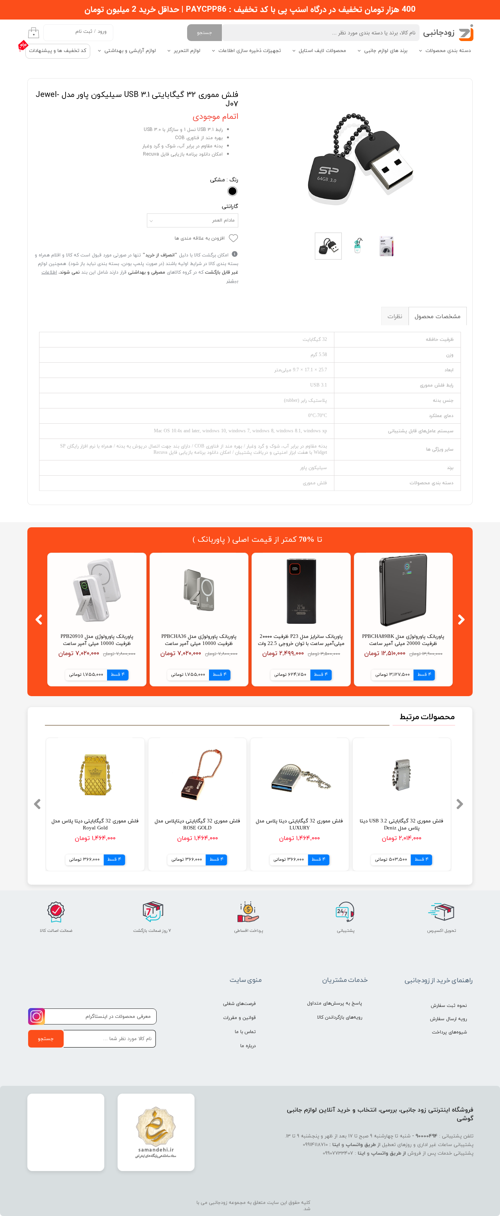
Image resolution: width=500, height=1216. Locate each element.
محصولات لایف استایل (322, 50)
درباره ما (248, 1046)
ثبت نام (83, 31)
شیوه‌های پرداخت (449, 1032)
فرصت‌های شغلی (239, 1004)
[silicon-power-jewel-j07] (358, 156)
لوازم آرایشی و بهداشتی (130, 50)
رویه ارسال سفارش (448, 1019)
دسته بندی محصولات (448, 50)
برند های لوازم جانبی (385, 50)
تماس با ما (245, 1032)
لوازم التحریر (187, 50)
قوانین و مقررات (239, 1018)
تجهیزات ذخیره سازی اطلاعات (249, 50)
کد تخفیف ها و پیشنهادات (57, 50)
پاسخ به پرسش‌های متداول (334, 1003)
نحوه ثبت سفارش (449, 1006)
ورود (102, 31)
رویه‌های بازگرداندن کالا (339, 1017)
